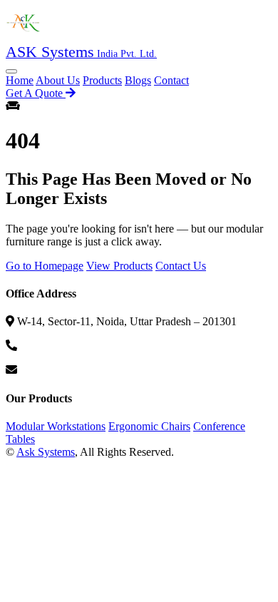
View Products (119, 266)
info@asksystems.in (65, 370)
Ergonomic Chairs (149, 426)
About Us (58, 80)
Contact (171, 80)
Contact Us (180, 266)
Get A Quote (36, 93)
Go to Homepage (44, 266)
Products (102, 80)
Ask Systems (45, 452)
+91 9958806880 (59, 346)
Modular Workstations (55, 426)
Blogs (138, 80)
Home (20, 80)
